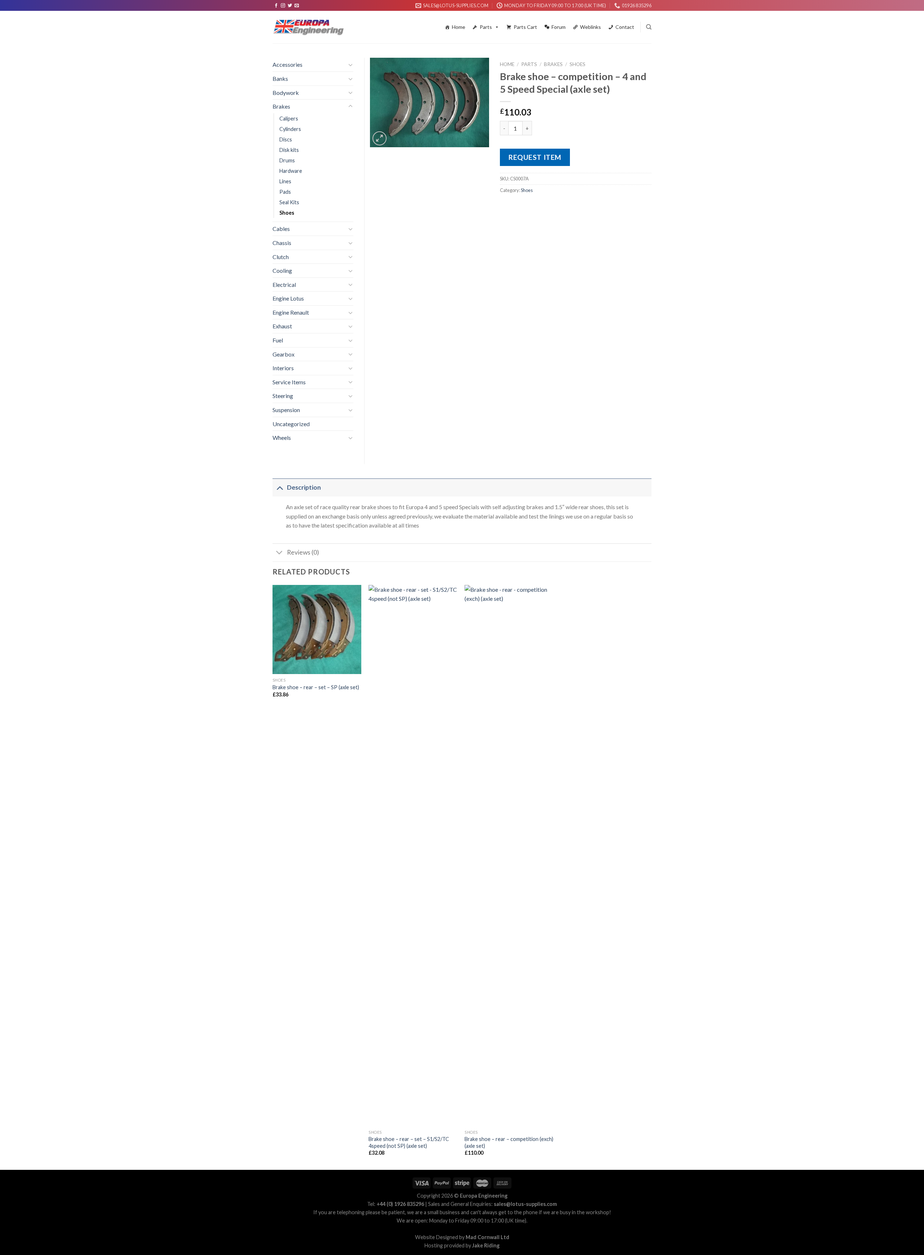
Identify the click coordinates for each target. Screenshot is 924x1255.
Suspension (286, 409)
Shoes (577, 64)
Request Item (535, 157)
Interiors (283, 367)
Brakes (553, 64)
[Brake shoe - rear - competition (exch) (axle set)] (509, 855)
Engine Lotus (288, 298)
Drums (287, 160)
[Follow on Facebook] (276, 5)
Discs (285, 139)
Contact (624, 27)
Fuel (278, 340)
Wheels (282, 437)
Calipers (288, 118)
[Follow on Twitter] (290, 5)
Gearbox (284, 354)
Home (458, 27)
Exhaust (282, 326)
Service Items (289, 382)
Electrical (284, 284)
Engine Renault (291, 312)
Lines (285, 181)
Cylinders (290, 129)
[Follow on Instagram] (283, 5)
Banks (280, 78)
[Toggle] (350, 64)
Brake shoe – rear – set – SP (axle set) (316, 687)
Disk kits (289, 150)
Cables (281, 228)
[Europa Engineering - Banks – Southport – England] (309, 27)
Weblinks (590, 27)
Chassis (282, 242)
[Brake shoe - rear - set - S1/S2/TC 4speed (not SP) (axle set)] (413, 855)
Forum (559, 27)
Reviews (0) (303, 552)
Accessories (287, 64)
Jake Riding (486, 1245)
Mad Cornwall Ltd (487, 1237)
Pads (285, 192)
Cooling (282, 270)
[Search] (648, 27)
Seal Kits (289, 202)
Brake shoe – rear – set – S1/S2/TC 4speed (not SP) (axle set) (409, 1142)
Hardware (290, 171)
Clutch (281, 256)
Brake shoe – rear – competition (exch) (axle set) (509, 1142)
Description (304, 487)
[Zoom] (379, 138)
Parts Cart (525, 27)
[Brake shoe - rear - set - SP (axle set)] (317, 629)
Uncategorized (291, 423)
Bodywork (286, 92)
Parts (486, 27)
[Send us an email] (297, 5)
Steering (283, 395)
